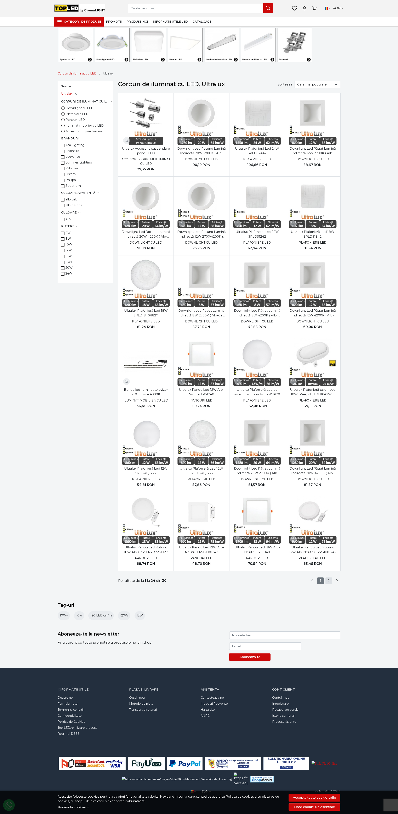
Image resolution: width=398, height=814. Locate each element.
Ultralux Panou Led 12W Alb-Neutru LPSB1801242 (201, 549)
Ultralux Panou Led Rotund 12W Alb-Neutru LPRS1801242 (312, 549)
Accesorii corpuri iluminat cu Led (88, 131)
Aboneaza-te (249, 657)
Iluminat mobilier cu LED (85, 125)
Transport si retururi (143, 709)
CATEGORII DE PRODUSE (82, 21)
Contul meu (280, 697)
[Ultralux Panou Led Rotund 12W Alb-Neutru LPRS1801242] (312, 519)
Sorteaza (285, 84)
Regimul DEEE (69, 734)
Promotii (114, 21)
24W (69, 273)
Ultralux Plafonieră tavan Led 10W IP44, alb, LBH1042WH (312, 392)
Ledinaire (72, 151)
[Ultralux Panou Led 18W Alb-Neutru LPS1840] (257, 519)
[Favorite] (294, 8)
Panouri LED (75, 120)
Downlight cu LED (79, 108)
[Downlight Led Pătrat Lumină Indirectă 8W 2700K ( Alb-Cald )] (201, 283)
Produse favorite (284, 722)
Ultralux (67, 93)
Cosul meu (137, 697)
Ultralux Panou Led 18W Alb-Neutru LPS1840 (257, 549)
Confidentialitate (70, 716)
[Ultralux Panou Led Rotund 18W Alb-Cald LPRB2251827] (145, 519)
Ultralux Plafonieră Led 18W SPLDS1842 (312, 234)
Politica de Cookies (71, 722)
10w (79, 615)
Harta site (208, 709)
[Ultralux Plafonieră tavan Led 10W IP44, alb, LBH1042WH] (312, 362)
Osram (71, 174)
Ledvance (73, 157)
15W (69, 256)
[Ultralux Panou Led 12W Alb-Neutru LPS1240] (201, 362)
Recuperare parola (285, 709)
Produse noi (137, 21)
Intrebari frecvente (214, 703)
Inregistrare (280, 703)
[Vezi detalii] (126, 140)
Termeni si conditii (71, 709)
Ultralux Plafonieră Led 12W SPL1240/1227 (145, 470)
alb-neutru (74, 205)
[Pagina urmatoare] (337, 580)
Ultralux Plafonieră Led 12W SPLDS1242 (257, 234)
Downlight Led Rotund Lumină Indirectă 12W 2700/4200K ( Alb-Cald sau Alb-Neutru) (201, 234)
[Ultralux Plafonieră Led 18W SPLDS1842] (312, 204)
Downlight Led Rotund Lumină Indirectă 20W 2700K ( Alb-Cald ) (201, 151)
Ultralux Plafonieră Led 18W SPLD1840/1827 (146, 313)
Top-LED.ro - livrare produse (77, 728)
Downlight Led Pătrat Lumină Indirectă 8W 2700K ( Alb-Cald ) (201, 313)
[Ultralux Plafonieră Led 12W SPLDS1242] (257, 204)
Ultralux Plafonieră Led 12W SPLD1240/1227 (201, 470)
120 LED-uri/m (101, 615)
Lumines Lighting (79, 162)
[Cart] (314, 8)
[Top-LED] (80, 8)
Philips (71, 180)
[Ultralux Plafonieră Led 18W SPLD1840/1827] (145, 283)
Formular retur (68, 703)
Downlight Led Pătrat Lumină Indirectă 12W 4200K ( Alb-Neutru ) (313, 313)
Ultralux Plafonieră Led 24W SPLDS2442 (257, 150)
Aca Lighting (75, 145)
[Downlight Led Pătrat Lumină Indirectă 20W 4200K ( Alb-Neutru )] (312, 441)
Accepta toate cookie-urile (314, 797)
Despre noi (65, 697)
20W (69, 268)
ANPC (205, 716)
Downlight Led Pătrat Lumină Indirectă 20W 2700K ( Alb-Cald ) (257, 471)
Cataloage (202, 21)
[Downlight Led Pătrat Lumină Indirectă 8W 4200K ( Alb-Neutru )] (257, 283)
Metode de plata (141, 703)
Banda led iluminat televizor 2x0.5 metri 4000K (146, 392)
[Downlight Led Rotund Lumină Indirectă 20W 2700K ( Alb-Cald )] (201, 121)
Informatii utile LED (170, 21)
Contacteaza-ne (212, 697)
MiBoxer (72, 168)
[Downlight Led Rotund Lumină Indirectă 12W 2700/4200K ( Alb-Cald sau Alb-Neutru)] (201, 204)
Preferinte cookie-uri (73, 807)
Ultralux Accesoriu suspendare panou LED (146, 150)
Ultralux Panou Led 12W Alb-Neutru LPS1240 (201, 392)
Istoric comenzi (283, 716)
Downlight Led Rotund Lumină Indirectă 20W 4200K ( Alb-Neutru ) (146, 234)
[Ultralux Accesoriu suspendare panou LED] (145, 121)
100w (64, 615)
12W (69, 250)
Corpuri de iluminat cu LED (77, 73)
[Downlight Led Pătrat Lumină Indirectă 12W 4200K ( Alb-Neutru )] (312, 283)
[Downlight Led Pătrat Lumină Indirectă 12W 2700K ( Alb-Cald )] (312, 121)
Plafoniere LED (77, 114)
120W (124, 615)
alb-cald (72, 199)
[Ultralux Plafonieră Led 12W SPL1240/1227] (145, 441)
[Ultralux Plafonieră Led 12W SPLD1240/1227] (201, 441)
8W (68, 238)
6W (68, 233)
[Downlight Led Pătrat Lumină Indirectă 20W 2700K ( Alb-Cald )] (257, 441)
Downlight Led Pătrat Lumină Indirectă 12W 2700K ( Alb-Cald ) (313, 151)
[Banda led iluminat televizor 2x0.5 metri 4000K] (145, 362)
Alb (68, 219)
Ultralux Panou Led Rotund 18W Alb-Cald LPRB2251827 (146, 549)
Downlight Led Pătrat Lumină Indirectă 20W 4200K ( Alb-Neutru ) (313, 471)
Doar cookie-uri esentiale (314, 807)
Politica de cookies (240, 796)
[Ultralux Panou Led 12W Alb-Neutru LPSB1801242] (201, 519)
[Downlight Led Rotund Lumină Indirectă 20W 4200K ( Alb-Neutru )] (145, 204)
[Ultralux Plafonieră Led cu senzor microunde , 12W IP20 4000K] (257, 362)
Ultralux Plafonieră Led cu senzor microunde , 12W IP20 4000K (257, 392)
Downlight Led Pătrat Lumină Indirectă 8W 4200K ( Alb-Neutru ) (257, 313)
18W (69, 262)
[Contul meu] (304, 8)
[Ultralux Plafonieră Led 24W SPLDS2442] (257, 121)
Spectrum (73, 186)
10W (69, 244)
